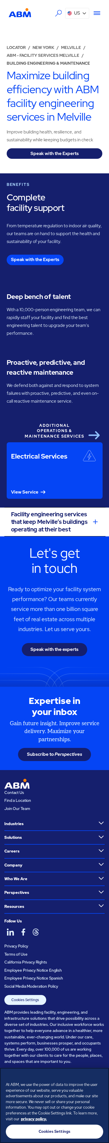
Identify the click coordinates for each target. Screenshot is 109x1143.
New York (43, 47)
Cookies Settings (25, 1000)
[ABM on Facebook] (23, 932)
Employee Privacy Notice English (33, 970)
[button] (77, 13)
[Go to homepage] (20, 12)
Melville (71, 47)
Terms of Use (15, 954)
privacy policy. (34, 1118)
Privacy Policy (16, 946)
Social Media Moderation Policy (31, 986)
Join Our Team (17, 808)
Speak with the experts (54, 649)
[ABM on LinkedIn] (10, 932)
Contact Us (14, 792)
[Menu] (94, 13)
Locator (16, 47)
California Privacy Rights (25, 962)
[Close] (102, 1076)
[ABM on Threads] (35, 932)
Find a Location (17, 800)
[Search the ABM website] (58, 13)
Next (94, 435)
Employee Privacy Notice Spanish (33, 978)
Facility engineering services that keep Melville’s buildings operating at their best (49, 521)
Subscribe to (54, 754)
